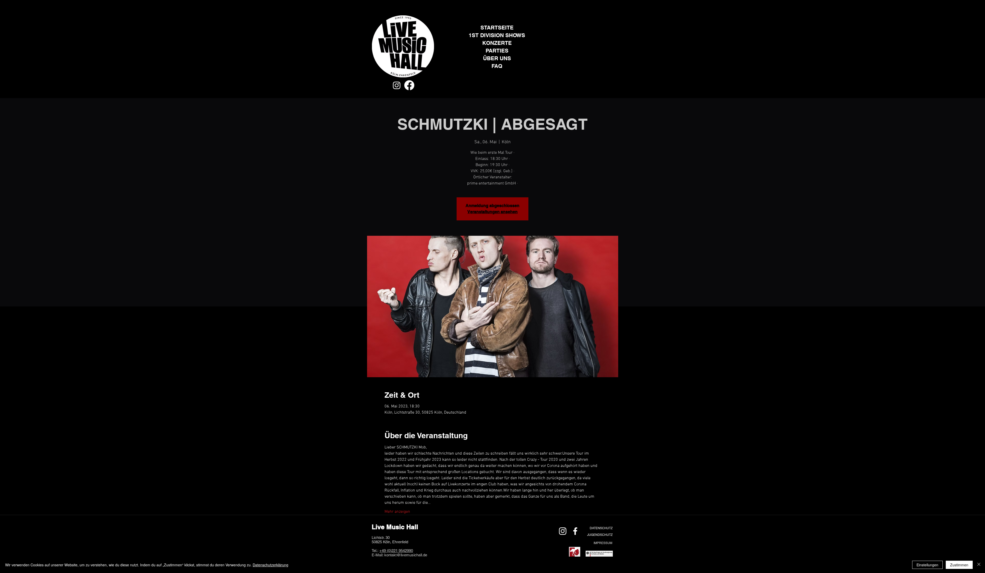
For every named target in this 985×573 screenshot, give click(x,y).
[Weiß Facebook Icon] (575, 531)
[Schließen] (979, 565)
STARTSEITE (497, 27)
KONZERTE (497, 43)
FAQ (496, 66)
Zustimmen (959, 564)
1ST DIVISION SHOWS (497, 35)
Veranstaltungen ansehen (492, 211)
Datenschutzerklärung (270, 564)
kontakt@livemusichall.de (405, 555)
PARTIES (497, 50)
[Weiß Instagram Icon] (563, 531)
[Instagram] (397, 85)
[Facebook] (409, 85)
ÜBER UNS (497, 58)
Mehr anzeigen (397, 511)
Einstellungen (927, 564)
